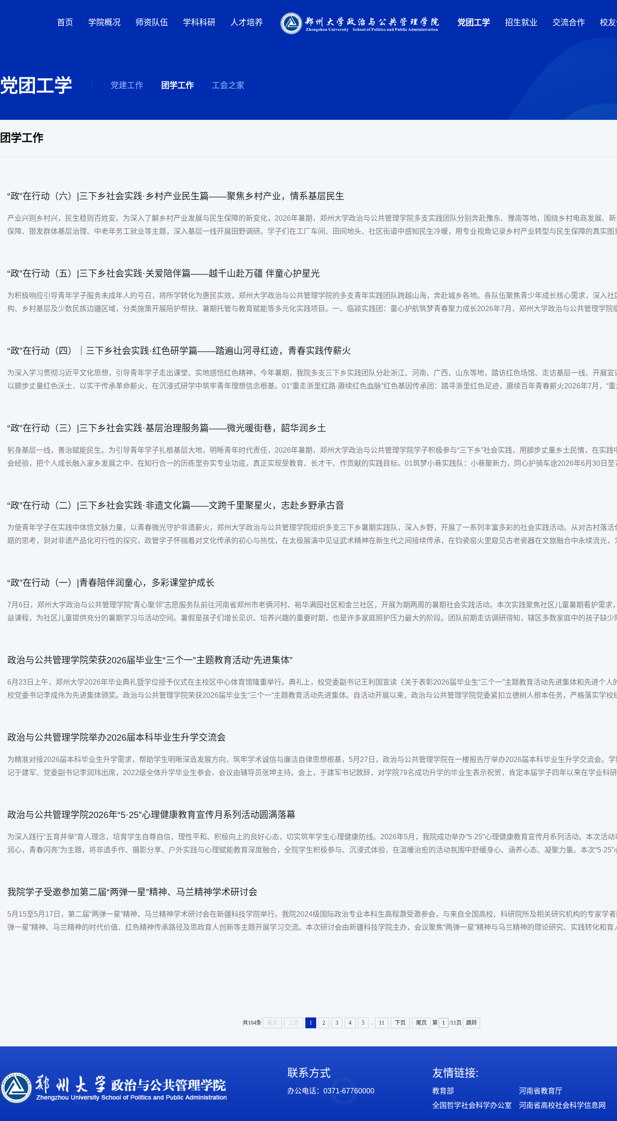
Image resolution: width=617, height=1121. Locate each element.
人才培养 (246, 22)
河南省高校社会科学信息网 (562, 1105)
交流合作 (568, 22)
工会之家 (228, 85)
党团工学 (474, 22)
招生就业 (521, 22)
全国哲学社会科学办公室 (472, 1105)
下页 (400, 1023)
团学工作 (177, 85)
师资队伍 (152, 22)
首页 (65, 22)
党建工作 (127, 85)
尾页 (421, 1023)
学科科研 (199, 22)
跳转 (471, 1023)
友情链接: (455, 1073)
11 (381, 1023)
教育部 (443, 1091)
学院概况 (104, 22)
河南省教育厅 (540, 1091)
